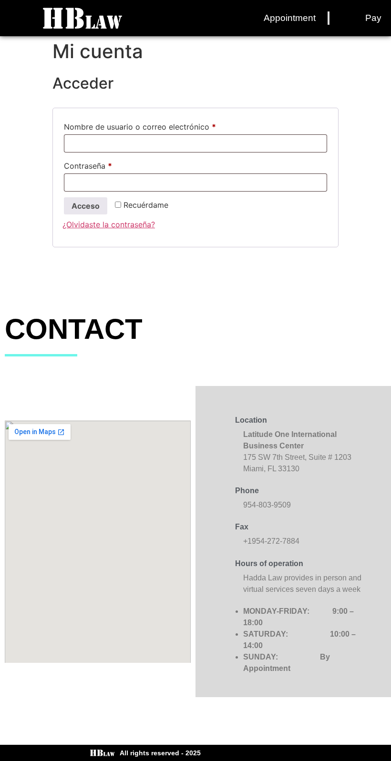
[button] (16, 18)
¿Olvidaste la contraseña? (108, 224)
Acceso (86, 206)
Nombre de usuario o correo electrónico (160, 125)
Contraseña (108, 164)
